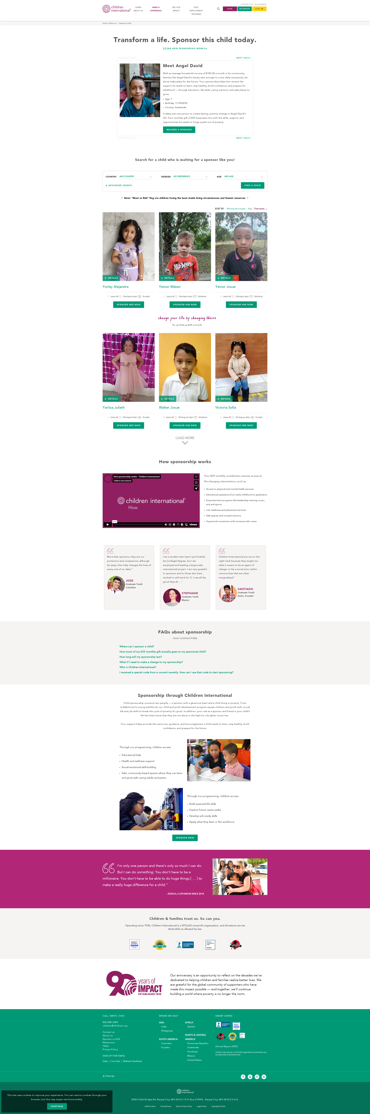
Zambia (190, 1027)
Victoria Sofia (225, 407)
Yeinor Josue (225, 287)
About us (108, 1036)
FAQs (106, 1046)
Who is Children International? (138, 667)
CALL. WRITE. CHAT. (114, 1016)
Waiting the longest (236, 209)
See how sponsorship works (186, 48)
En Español (261, 4)
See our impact (176, 9)
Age (250, 209)
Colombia (165, 1043)
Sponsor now (185, 837)
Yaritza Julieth (114, 407)
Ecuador (164, 1047)
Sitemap (110, 1076)
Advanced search (120, 185)
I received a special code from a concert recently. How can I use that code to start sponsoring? (176, 672)
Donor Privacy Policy (184, 1106)
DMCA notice (150, 1106)
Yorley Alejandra (115, 287)
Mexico (190, 1056)
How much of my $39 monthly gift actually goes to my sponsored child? (163, 651)
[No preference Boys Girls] (190, 176)
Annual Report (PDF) (226, 1046)
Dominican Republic (196, 1043)
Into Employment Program (196, 11)
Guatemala (192, 1047)
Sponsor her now (129, 304)
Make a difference (156, 9)
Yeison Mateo (170, 287)
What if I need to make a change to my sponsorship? (151, 662)
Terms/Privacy (165, 1106)
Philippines (166, 1031)
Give (230, 9)
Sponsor (244, 9)
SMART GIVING (223, 1016)
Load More (185, 438)
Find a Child (253, 185)
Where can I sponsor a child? (137, 646)
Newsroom (109, 1043)
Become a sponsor (179, 129)
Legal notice (201, 1106)
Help (105, 1061)
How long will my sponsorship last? (141, 657)
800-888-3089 (110, 1022)
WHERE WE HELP (168, 1016)
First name (259, 209)
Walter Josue (169, 407)
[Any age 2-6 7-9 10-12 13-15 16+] (243, 176)
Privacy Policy (110, 1049)
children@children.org (115, 1026)
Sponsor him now (185, 304)
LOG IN (259, 9)
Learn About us (138, 9)
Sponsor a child (111, 1039)
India (162, 1027)
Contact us (247, 4)
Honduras (191, 1052)
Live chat (115, 1061)
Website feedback (132, 1061)
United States (193, 1060)
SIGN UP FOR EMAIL (114, 1056)
